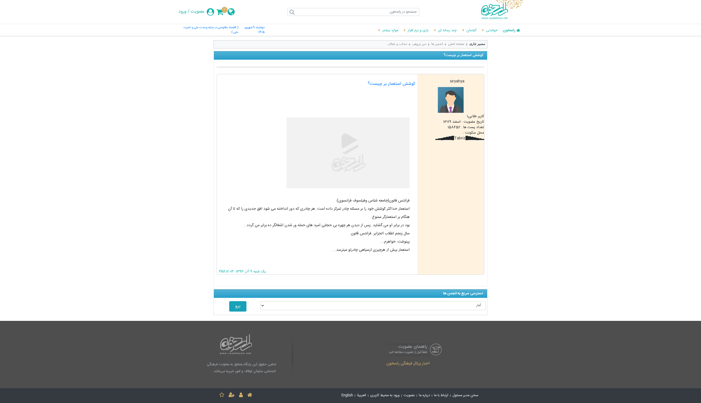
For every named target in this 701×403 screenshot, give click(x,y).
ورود (182, 11)
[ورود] (241, 396)
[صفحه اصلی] (249, 396)
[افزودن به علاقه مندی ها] (221, 396)
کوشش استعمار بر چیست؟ (391, 84)
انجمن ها (437, 44)
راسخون (509, 31)
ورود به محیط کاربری (385, 395)
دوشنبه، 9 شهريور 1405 (254, 30)
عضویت (198, 11)
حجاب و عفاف (397, 44)
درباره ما (424, 395)
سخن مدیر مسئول (465, 395)
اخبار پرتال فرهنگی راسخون (408, 364)
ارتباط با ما (441, 395)
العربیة (361, 395)
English (347, 395)
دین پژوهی (419, 44)
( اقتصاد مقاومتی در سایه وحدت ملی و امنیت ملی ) (210, 30)
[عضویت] (231, 396)
